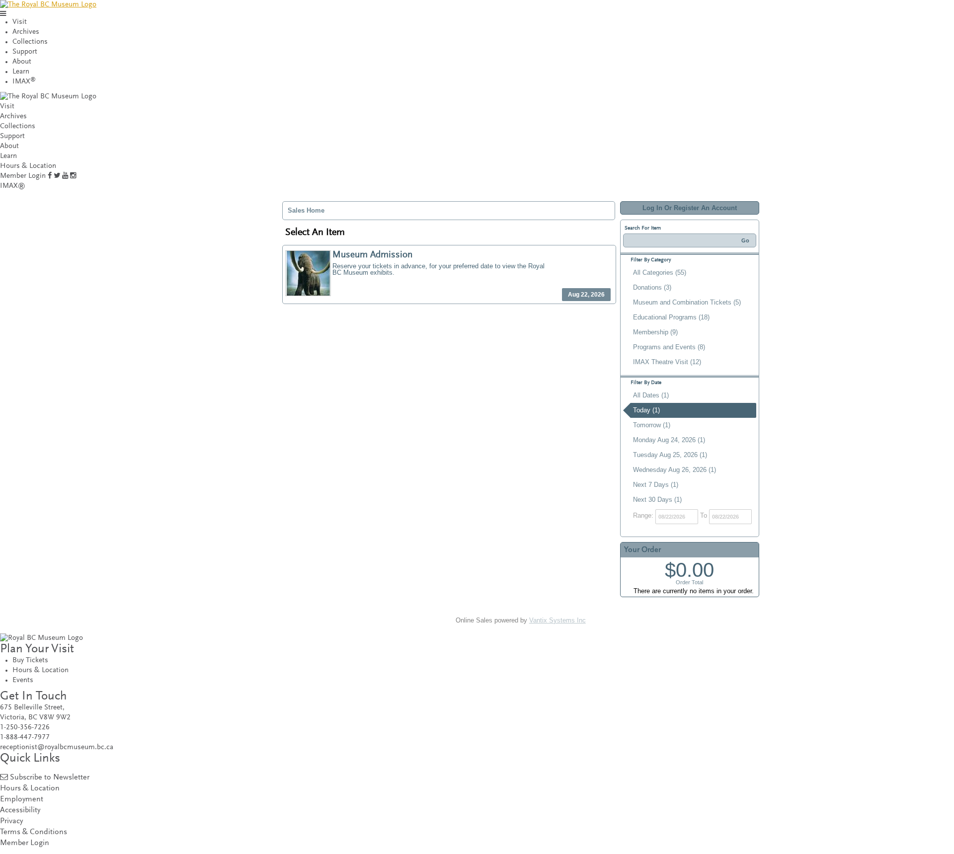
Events (22, 680)
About (21, 62)
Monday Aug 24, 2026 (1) (669, 440)
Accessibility (20, 810)
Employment (21, 799)
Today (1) (646, 410)
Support (24, 52)
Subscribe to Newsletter (49, 777)
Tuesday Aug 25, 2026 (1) (670, 455)
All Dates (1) (651, 395)
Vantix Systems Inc (557, 620)
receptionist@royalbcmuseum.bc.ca (56, 747)
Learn (20, 72)
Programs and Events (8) (669, 347)
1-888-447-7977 (25, 737)
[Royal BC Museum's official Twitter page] (57, 176)
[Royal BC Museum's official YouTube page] (65, 176)
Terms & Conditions (33, 832)
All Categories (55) (659, 272)
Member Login (23, 176)
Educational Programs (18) (671, 317)
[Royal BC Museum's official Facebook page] (50, 176)
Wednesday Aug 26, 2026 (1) (674, 469)
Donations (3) (652, 287)
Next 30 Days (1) (657, 499)
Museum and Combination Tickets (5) (687, 302)
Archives (25, 32)
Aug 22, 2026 (586, 294)
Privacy (11, 821)
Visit (19, 22)
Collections (30, 42)
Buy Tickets (30, 660)
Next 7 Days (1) (655, 484)
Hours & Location (28, 166)
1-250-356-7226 (25, 727)
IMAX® (12, 186)
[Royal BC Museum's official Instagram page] (73, 176)
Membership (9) (655, 332)
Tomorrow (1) (651, 425)
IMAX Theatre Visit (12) (667, 362)
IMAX (24, 81)
